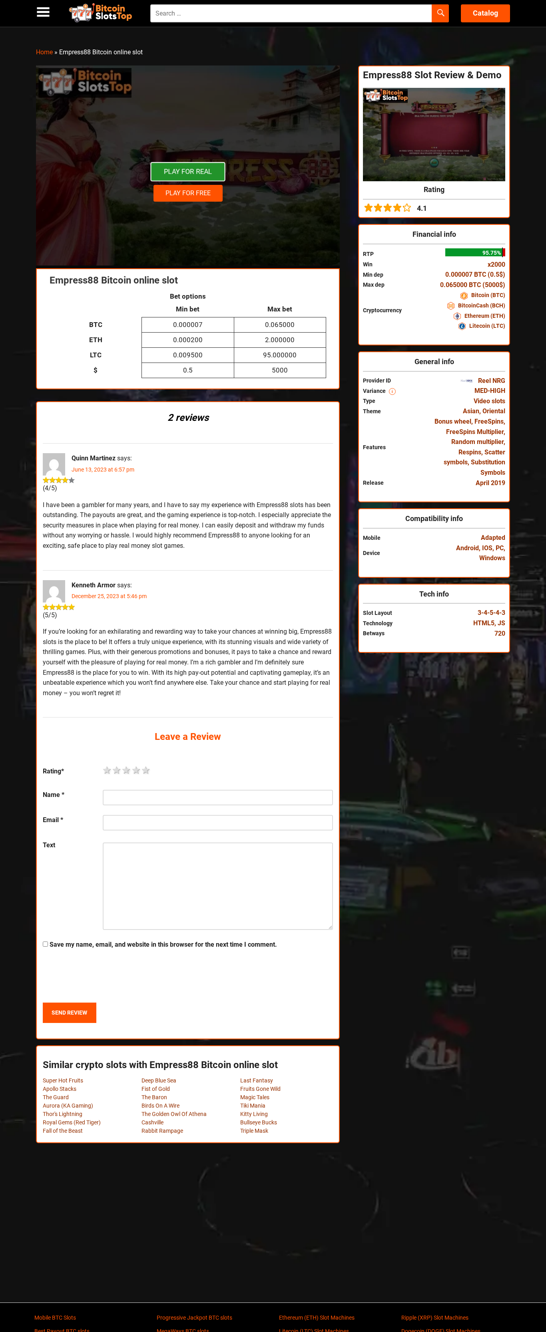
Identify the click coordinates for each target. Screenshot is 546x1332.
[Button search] (440, 13)
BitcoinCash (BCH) (481, 305)
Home (44, 52)
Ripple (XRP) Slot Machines (434, 1317)
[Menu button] (43, 12)
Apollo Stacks (59, 1089)
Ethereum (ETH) (484, 316)
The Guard (56, 1097)
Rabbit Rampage (162, 1131)
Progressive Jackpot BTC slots (194, 1317)
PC (500, 548)
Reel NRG (490, 381)
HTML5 (483, 623)
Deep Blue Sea (158, 1080)
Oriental (493, 411)
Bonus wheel (452, 421)
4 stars (136, 770)
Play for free (188, 193)
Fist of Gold (155, 1089)
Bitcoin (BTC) (487, 295)
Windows (492, 558)
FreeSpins (489, 421)
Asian (471, 411)
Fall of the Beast (63, 1131)
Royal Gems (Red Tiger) (72, 1122)
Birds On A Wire (160, 1105)
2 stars (117, 770)
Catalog (485, 13)
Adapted (493, 537)
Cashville (152, 1122)
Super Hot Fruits (63, 1080)
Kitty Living (254, 1114)
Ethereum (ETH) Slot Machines (317, 1317)
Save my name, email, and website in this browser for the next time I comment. (163, 944)
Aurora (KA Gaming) (68, 1105)
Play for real (187, 172)
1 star (107, 770)
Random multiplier (477, 442)
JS (501, 623)
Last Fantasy (256, 1080)
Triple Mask (254, 1131)
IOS (487, 548)
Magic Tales (254, 1097)
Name (53, 795)
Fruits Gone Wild (260, 1089)
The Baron (154, 1097)
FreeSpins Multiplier (475, 432)
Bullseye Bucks (258, 1122)
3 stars (127, 770)
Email (53, 820)
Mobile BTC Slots (55, 1317)
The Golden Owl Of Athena (174, 1114)
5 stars (146, 770)
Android (467, 548)
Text (49, 845)
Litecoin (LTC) (486, 326)
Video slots (489, 401)
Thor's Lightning (62, 1114)
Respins (469, 452)
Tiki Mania (252, 1105)
